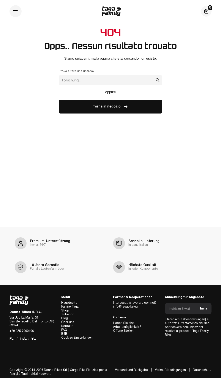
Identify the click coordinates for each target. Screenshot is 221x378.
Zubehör (67, 314)
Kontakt (67, 326)
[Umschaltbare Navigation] (15, 11)
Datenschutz (202, 370)
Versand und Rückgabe (131, 370)
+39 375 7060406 (21, 331)
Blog (64, 318)
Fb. (11, 338)
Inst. (23, 338)
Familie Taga (70, 306)
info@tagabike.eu (125, 306)
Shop (65, 310)
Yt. (34, 338)
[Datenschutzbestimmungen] (185, 319)
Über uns (67, 322)
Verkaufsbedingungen (170, 370)
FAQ (64, 330)
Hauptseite (69, 303)
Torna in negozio (107, 106)
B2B (64, 334)
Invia (203, 308)
